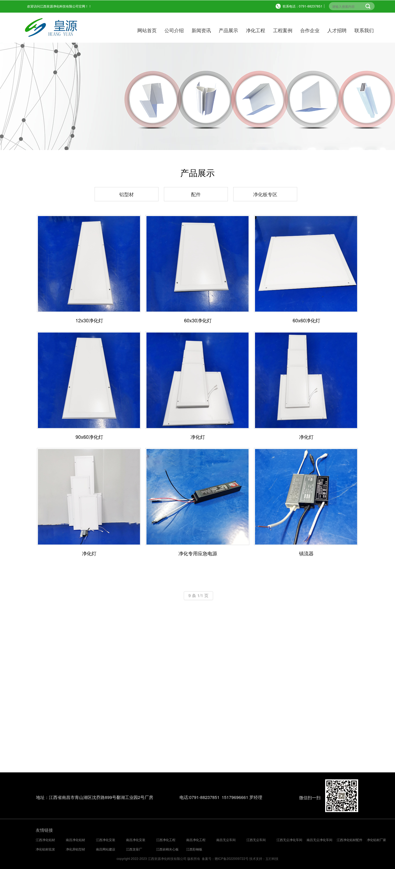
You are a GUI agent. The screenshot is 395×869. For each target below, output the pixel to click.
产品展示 (228, 30)
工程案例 (282, 30)
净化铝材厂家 (376, 840)
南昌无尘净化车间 (319, 840)
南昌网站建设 (105, 849)
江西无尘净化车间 (289, 840)
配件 (196, 194)
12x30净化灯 (89, 320)
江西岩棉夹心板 (167, 849)
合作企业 (309, 30)
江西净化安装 (105, 840)
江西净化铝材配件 (349, 840)
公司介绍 (174, 30)
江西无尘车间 (256, 840)
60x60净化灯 (306, 320)
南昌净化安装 (135, 840)
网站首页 (147, 30)
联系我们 (364, 30)
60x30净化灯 (198, 320)
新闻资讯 (201, 30)
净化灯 (198, 437)
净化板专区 (265, 194)
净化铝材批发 (45, 849)
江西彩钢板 (194, 849)
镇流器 (306, 553)
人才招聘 (337, 30)
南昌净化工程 (196, 840)
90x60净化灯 (89, 437)
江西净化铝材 (45, 840)
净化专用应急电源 (197, 553)
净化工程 (255, 30)
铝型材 (126, 194)
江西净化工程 (165, 840)
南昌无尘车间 (226, 840)
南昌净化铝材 (75, 840)
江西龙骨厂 (134, 849)
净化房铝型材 (75, 849)
